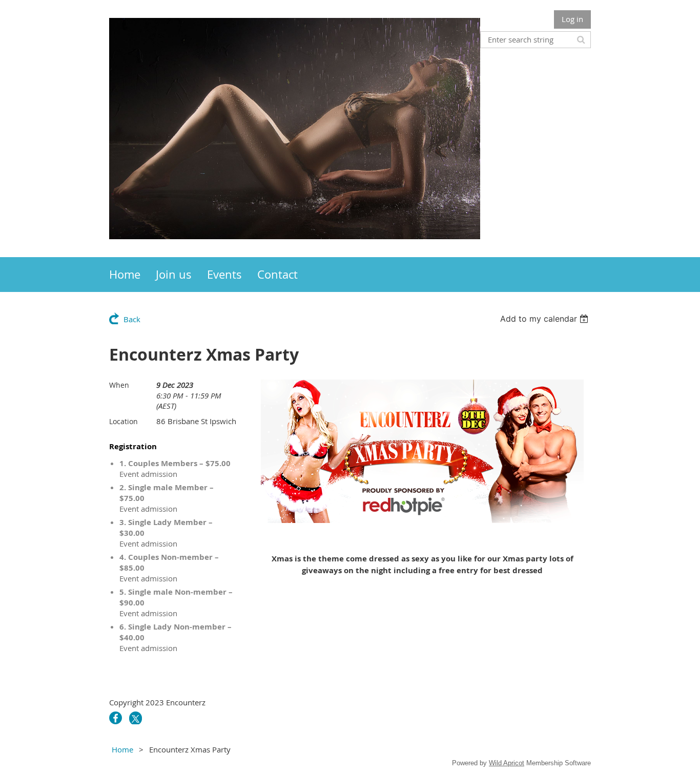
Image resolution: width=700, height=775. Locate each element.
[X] (135, 717)
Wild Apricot (506, 763)
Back (131, 319)
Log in (572, 19)
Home (122, 749)
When (119, 385)
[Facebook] (115, 717)
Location (123, 421)
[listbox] (545, 318)
